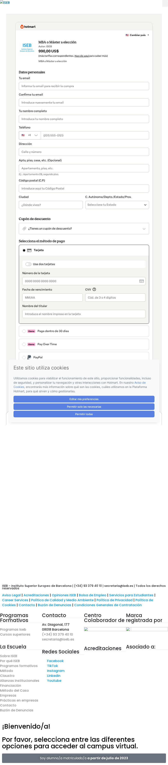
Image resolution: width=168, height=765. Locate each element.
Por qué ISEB (10, 661)
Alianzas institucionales (19, 680)
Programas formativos (19, 665)
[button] (165, 3)
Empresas (8, 695)
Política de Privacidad (114, 600)
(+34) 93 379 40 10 (57, 634)
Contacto (27, 605)
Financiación (10, 685)
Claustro (7, 675)
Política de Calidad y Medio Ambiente (62, 600)
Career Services (15, 600)
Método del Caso (14, 690)
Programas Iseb (13, 629)
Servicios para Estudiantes (131, 595)
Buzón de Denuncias (56, 605)
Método (6, 670)
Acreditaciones (36, 595)
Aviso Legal (11, 595)
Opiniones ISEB (64, 595)
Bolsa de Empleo (92, 595)
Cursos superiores (15, 634)
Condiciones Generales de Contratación (108, 605)
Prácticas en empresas (19, 700)
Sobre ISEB (8, 656)
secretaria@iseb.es (58, 639)
